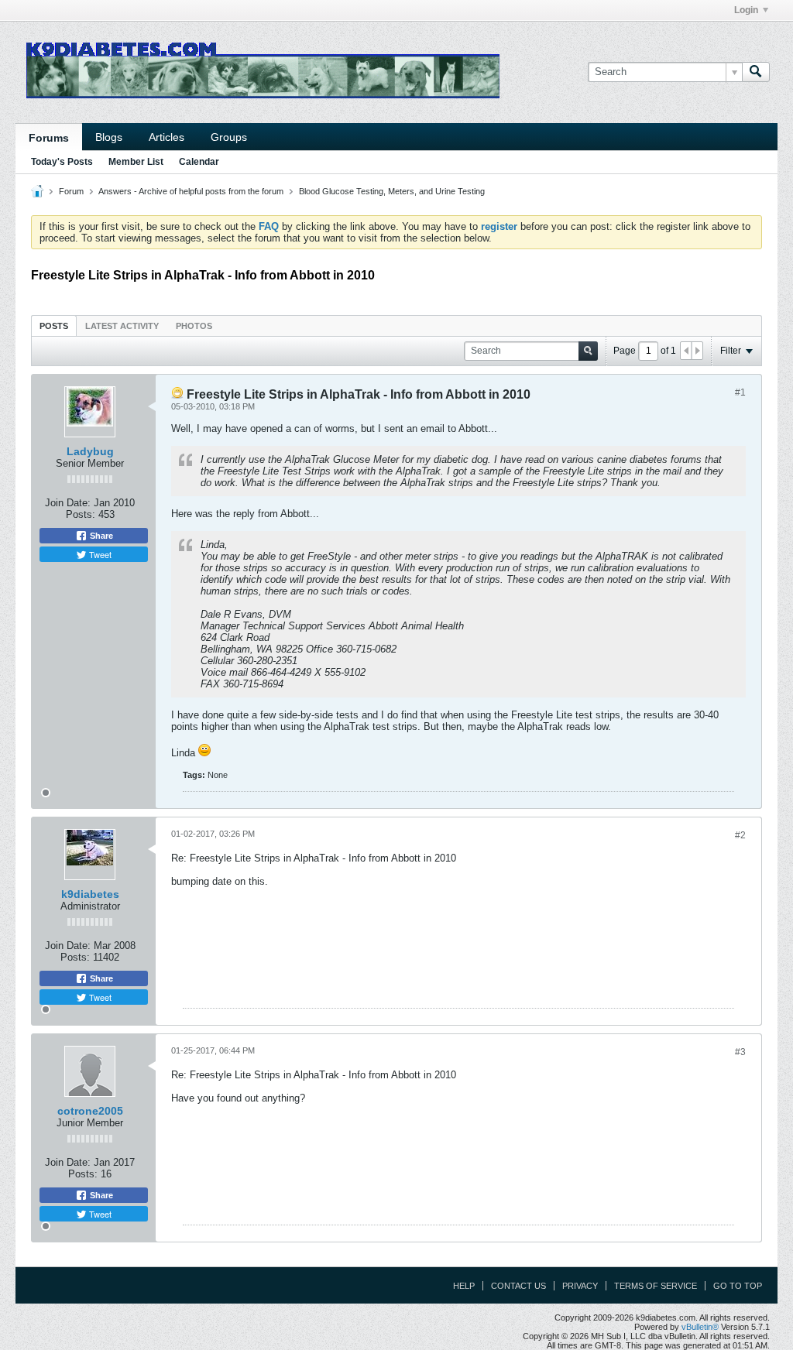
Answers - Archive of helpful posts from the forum (190, 191)
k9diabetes (90, 894)
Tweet (99, 554)
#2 (740, 835)
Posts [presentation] (53, 326)
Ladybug (90, 451)
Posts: (80, 514)
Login (746, 10)
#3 (740, 1052)
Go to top (737, 1285)
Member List (135, 161)
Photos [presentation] (194, 326)
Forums (49, 138)
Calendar (199, 161)
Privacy (580, 1285)
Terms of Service (655, 1285)
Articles (166, 137)
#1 (740, 392)
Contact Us (518, 1285)
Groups (229, 137)
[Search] (756, 72)
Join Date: (68, 503)
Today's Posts (62, 161)
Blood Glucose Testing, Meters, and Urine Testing (392, 191)
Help (464, 1285)
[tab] (54, 325)
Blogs (108, 137)
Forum (71, 191)
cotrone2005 (90, 1111)
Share (100, 535)
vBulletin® (700, 1326)
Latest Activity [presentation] (122, 326)
